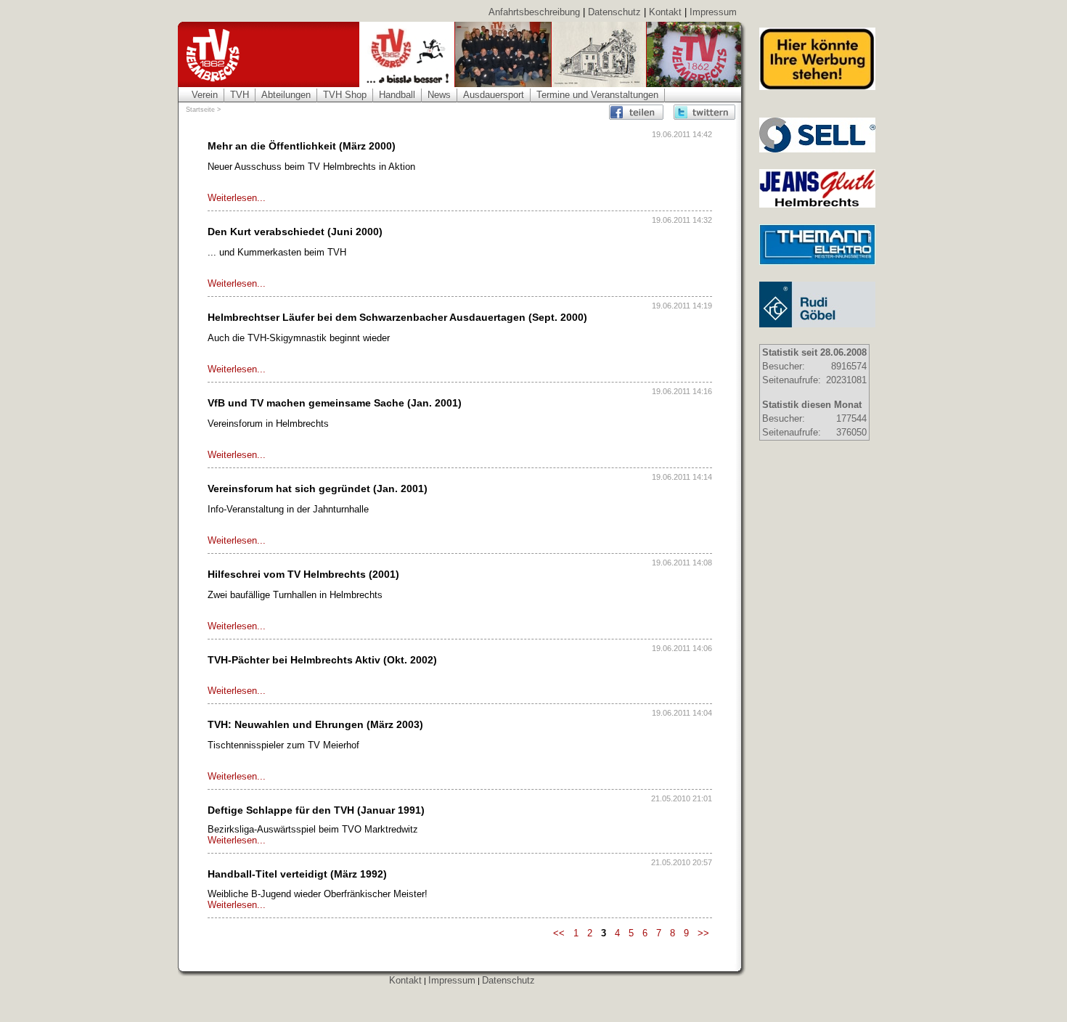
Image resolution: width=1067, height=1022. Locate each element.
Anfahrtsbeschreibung (534, 12)
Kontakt (665, 12)
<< (559, 933)
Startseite (200, 109)
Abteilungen (286, 94)
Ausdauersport (493, 94)
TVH (239, 94)
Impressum (713, 12)
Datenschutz (614, 12)
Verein (205, 94)
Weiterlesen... (237, 197)
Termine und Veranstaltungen (597, 94)
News (439, 94)
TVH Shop (345, 94)
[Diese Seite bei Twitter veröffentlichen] (704, 112)
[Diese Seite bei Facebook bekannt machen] (640, 112)
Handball (397, 94)
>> (703, 933)
